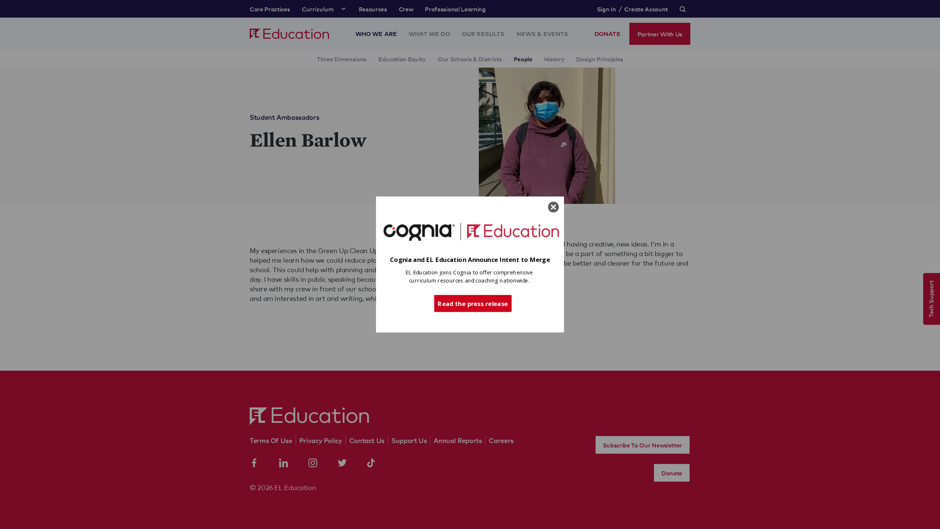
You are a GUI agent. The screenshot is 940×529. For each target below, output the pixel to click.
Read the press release (473, 303)
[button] (470, 259)
